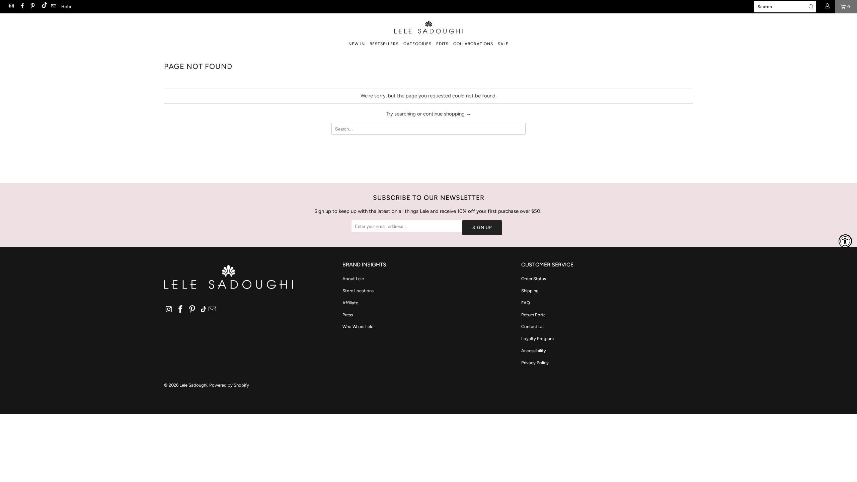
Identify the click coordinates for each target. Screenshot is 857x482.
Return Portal (534, 314)
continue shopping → (447, 114)
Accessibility (533, 350)
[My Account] (827, 6)
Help (66, 6)
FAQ (525, 302)
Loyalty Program (537, 338)
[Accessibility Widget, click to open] (845, 241)
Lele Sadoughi (193, 385)
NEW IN (356, 44)
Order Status (533, 278)
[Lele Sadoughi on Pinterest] (32, 6)
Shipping (530, 290)
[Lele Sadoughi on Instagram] (11, 6)
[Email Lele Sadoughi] (53, 6)
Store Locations (358, 290)
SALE (503, 44)
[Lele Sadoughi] (428, 25)
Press (347, 314)
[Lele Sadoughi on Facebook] (21, 6)
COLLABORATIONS (473, 44)
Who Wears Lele (357, 326)
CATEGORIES (417, 44)
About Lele (353, 278)
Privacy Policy (535, 362)
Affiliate (350, 302)
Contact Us (532, 326)
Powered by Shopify (229, 385)
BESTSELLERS (384, 44)
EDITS (442, 44)
